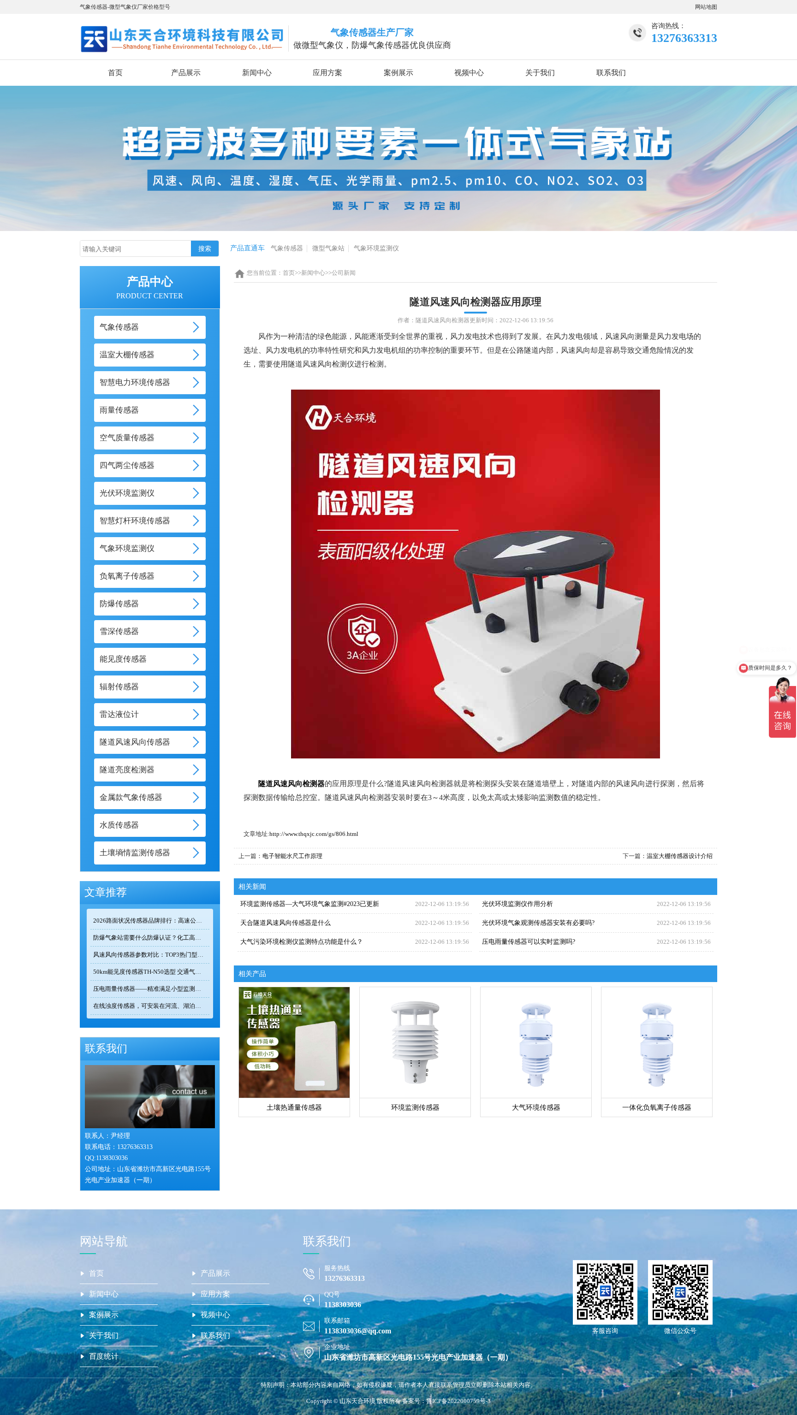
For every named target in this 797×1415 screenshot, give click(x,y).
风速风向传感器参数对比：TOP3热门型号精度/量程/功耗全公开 (151, 954)
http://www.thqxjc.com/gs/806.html (313, 833)
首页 (115, 73)
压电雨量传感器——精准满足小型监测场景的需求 (151, 988)
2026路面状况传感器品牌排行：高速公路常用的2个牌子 (151, 920)
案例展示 (398, 73)
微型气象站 (328, 248)
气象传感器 (287, 248)
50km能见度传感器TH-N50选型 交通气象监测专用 (151, 971)
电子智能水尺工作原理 (292, 856)
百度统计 (104, 1356)
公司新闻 (344, 272)
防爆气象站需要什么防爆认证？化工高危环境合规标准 (151, 937)
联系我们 (611, 73)
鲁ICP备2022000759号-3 (458, 1400)
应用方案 (327, 73)
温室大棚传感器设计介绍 (680, 856)
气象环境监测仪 (376, 248)
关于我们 (540, 73)
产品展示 (186, 73)
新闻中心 (257, 73)
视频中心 (469, 73)
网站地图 (706, 7)
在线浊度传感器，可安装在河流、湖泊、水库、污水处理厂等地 (151, 1005)
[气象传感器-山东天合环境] (182, 38)
